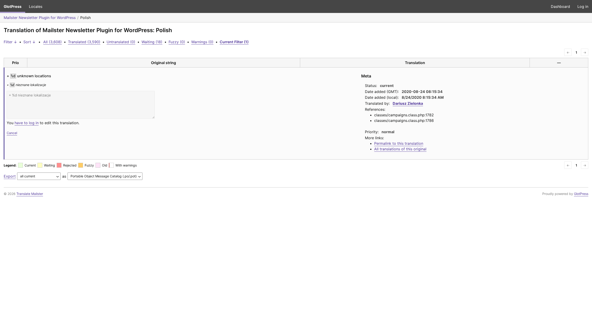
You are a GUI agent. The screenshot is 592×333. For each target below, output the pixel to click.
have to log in (27, 122)
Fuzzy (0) (177, 42)
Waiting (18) (152, 42)
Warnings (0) (202, 42)
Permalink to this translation (398, 143)
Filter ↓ (10, 42)
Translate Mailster (29, 194)
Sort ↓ (29, 42)
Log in (582, 6)
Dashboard (560, 6)
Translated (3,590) (84, 42)
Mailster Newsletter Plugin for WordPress (40, 17)
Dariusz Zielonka (408, 103)
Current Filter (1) (234, 42)
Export (10, 176)
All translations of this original (400, 149)
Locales (35, 6)
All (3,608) (52, 42)
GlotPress (13, 6)
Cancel (12, 133)
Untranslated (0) (121, 42)
